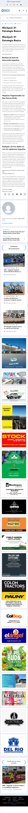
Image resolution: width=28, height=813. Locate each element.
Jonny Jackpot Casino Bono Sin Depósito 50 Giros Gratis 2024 (11, 239)
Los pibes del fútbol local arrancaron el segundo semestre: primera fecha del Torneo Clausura (13, 299)
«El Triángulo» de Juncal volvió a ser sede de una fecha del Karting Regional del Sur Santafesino (13, 327)
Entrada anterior (6, 229)
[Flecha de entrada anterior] (24, 231)
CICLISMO (4, 799)
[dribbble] (14, 5)
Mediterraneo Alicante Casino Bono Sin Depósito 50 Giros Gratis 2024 (13, 232)
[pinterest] (21, 194)
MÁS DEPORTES (15, 800)
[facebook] (5, 194)
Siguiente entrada (6, 236)
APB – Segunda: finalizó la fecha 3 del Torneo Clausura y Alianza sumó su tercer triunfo (12, 270)
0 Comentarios (18, 23)
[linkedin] (12, 194)
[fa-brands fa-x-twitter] (10, 5)
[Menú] (19, 10)
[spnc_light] (26, 10)
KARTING (5, 767)
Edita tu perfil (21, 218)
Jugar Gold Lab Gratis (7, 54)
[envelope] (17, 194)
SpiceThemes (14, 804)
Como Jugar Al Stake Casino (8, 173)
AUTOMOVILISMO (7, 797)
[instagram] (17, 5)
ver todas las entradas (7, 223)
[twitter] (9, 194)
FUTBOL (9, 799)
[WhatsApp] (24, 194)
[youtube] (21, 5)
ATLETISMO (15, 797)
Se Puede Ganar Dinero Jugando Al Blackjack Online (13, 75)
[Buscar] (23, 10)
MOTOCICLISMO (21, 799)
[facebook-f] (7, 5)
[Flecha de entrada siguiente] (24, 239)
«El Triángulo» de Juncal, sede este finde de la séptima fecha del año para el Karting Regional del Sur (13, 786)
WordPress (14, 802)
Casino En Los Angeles (7, 189)
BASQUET (20, 797)
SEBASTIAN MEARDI (10, 268)
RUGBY (9, 800)
